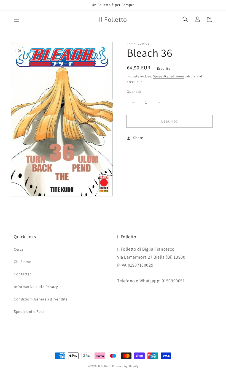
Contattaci (23, 274)
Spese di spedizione (168, 76)
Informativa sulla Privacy (36, 286)
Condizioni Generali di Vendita (41, 299)
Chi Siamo (22, 261)
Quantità (134, 91)
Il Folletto (104, 366)
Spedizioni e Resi (29, 311)
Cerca (19, 249)
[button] (16, 19)
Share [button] (138, 137)
